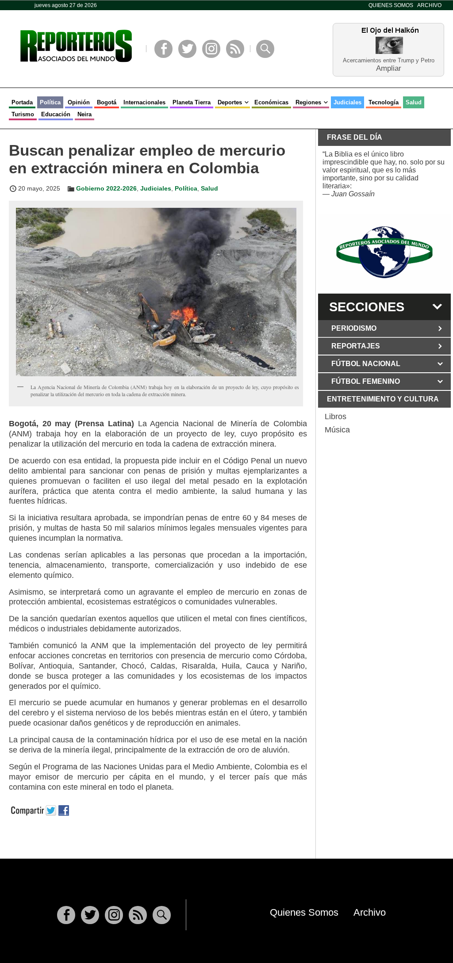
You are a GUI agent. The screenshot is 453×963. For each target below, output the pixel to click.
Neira (84, 114)
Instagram (211, 49)
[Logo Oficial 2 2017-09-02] (384, 252)
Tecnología (384, 102)
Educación (55, 114)
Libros (335, 416)
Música (337, 429)
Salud (414, 102)
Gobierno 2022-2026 (106, 188)
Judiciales (347, 102)
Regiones (308, 102)
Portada (22, 102)
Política (50, 102)
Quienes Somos (391, 5)
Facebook (163, 49)
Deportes (230, 102)
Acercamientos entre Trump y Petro (388, 60)
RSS (235, 49)
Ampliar (388, 68)
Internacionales (144, 102)
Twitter (187, 49)
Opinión (79, 102)
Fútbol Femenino (365, 381)
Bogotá (106, 102)
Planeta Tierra (192, 102)
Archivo (429, 5)
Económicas (271, 102)
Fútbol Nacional (365, 363)
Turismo (23, 114)
